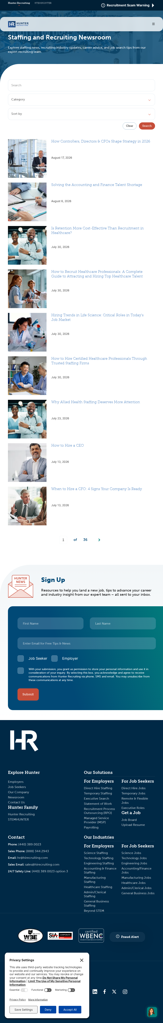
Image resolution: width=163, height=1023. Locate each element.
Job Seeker (37, 658)
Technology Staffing (98, 858)
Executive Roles (133, 808)
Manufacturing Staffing (95, 880)
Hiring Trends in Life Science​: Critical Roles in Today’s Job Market (97, 317)
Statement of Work (98, 804)
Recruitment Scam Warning (128, 5)
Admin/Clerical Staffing (95, 894)
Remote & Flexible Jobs (134, 801)
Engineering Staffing (99, 863)
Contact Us (16, 802)
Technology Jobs (134, 858)
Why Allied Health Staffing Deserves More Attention (95, 402)
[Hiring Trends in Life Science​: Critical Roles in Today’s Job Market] (27, 332)
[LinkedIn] (95, 992)
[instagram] (125, 992)
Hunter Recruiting (19, 3)
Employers (15, 782)
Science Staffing (96, 853)
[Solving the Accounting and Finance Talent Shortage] (27, 202)
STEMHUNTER (43, 3)
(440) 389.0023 (29, 844)
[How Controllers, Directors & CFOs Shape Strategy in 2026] (27, 158)
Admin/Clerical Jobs (136, 888)
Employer (70, 658)
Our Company (18, 792)
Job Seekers (17, 787)
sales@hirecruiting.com (42, 864)
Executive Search (97, 798)
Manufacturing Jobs (136, 878)
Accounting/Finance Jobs (136, 871)
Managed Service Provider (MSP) (96, 820)
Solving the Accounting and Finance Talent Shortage (96, 185)
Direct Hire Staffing (98, 788)
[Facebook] (104, 992)
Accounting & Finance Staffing (100, 871)
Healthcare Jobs (133, 883)
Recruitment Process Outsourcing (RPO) (99, 811)
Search (147, 126)
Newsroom (16, 797)
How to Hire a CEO (67, 445)
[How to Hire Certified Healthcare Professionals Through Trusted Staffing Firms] (27, 375)
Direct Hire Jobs (133, 788)
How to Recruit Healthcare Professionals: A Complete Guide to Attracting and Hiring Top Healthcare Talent (97, 273)
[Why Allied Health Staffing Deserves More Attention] (27, 419)
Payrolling (91, 827)
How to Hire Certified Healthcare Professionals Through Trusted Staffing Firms (99, 360)
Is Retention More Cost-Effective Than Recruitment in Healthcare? (97, 230)
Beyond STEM (94, 911)
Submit (28, 694)
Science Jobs (131, 853)
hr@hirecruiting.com (32, 858)
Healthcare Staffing (98, 887)
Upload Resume (133, 825)
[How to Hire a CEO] (27, 462)
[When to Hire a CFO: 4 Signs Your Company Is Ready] (27, 506)
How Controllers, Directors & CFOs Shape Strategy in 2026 (100, 141)
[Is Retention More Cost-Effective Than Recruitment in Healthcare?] (27, 245)
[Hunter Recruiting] (18, 26)
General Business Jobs (137, 893)
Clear (129, 126)
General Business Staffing (96, 903)
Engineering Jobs (134, 863)
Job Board (129, 820)
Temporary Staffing (98, 793)
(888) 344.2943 (37, 851)
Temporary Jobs (133, 793)
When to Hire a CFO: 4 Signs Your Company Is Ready (96, 489)
